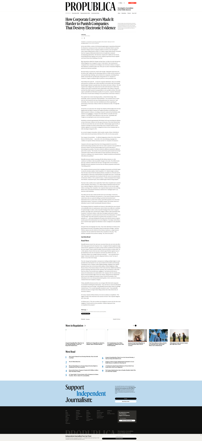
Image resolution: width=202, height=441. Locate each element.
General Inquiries (100, 412)
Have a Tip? (134, 13)
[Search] (124, 3)
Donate (132, 2)
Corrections (99, 415)
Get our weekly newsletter (127, 420)
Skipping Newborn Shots (85, 13)
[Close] (201, 435)
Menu (121, 2)
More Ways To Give (111, 413)
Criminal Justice (79, 416)
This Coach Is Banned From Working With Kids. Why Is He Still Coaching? (83, 357)
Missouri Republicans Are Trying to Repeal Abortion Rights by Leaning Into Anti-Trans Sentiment (83, 366)
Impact (67, 413)
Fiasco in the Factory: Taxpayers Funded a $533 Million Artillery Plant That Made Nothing (83, 371)
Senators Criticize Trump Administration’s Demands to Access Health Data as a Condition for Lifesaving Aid (119, 362)
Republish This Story (116, 319)
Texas (87, 417)
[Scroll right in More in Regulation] (135, 325)
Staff (66, 416)
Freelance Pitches (100, 416)
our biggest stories (84, 43)
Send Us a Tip (99, 413)
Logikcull (90, 113)
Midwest (88, 412)
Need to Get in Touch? (85, 313)
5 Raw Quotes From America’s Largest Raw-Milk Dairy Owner (179, 343)
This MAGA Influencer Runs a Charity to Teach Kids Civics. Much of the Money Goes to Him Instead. (158, 344)
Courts (77, 415)
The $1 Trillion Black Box (74, 361)
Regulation (88, 319)
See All (77, 419)
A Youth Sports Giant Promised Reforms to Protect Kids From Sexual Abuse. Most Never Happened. (119, 366)
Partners (67, 417)
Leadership (68, 415)
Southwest (88, 416)
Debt (77, 417)
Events (67, 420)
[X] (87, 309)
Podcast (129, 13)
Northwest (88, 413)
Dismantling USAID (75, 13)
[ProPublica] (91, 6)
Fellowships (68, 423)
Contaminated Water (95, 13)
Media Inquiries (100, 417)
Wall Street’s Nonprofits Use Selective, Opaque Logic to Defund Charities (95, 343)
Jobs (66, 421)
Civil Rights (78, 413)
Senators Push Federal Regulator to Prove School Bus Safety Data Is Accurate (136, 344)
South (87, 415)
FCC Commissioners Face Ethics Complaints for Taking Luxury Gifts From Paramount (115, 344)
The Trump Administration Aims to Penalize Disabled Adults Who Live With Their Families (120, 371)
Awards (67, 419)
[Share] (82, 38)
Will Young (84, 34)
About (119, 13)
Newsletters (124, 13)
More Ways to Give (125, 401)
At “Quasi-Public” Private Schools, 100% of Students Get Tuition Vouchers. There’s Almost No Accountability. (83, 375)
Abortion (77, 412)
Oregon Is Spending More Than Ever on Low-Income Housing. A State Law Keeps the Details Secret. (75, 344)
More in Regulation (74, 325)
